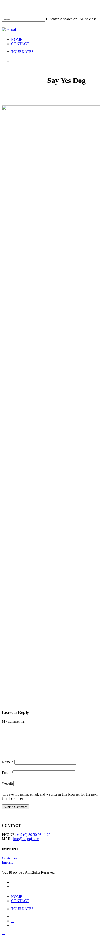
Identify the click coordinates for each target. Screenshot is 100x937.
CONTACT (20, 901)
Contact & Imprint (9, 860)
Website (7, 783)
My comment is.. (14, 721)
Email (7, 773)
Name (7, 762)
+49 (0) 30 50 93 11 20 (33, 835)
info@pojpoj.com (26, 839)
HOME (16, 897)
